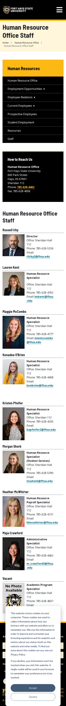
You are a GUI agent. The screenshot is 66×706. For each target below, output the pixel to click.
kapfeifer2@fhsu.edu (41, 429)
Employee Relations (20, 97)
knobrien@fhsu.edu (40, 385)
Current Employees (20, 106)
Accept (33, 687)
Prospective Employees (22, 114)
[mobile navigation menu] (59, 9)
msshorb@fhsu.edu (40, 481)
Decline (33, 696)
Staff (11, 139)
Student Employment (21, 122)
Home (6, 42)
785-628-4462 (25, 187)
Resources (14, 130)
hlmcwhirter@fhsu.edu (42, 522)
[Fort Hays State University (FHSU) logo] (18, 9)
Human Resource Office (27, 42)
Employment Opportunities (25, 89)
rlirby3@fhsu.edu (38, 256)
